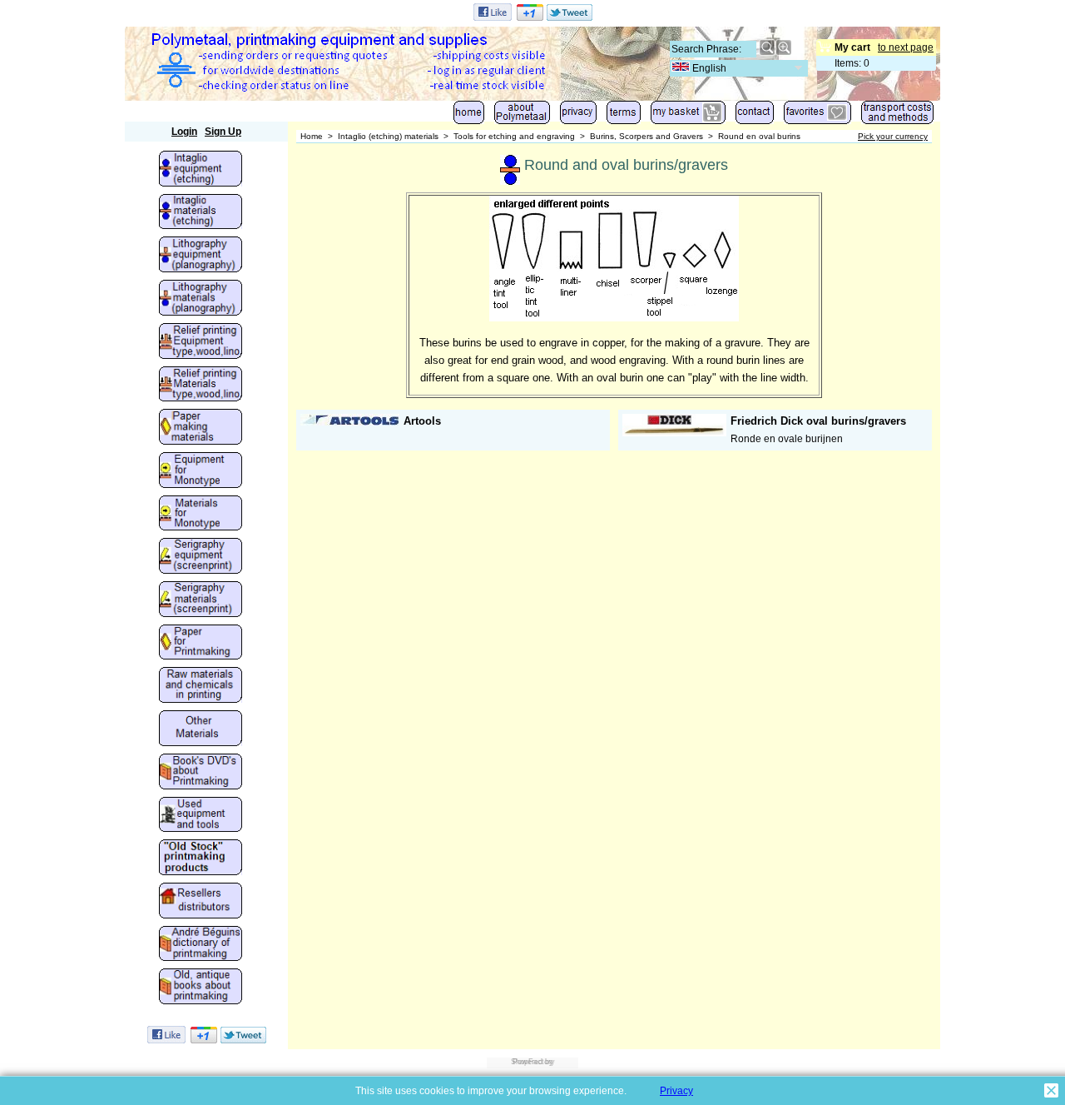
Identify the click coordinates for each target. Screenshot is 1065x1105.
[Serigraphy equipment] (200, 557)
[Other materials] (200, 729)
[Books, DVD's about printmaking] (200, 773)
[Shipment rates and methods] (897, 116)
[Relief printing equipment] (200, 342)
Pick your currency (893, 136)
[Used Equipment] (200, 816)
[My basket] (688, 116)
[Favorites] (817, 116)
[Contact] (755, 116)
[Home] (468, 116)
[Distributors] (200, 902)
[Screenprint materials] (200, 600)
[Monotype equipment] (200, 471)
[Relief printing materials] (200, 385)
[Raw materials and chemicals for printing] (200, 686)
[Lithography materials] (200, 299)
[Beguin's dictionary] (200, 945)
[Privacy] (578, 116)
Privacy (676, 1091)
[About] (522, 116)
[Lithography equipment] (200, 255)
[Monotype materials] (200, 514)
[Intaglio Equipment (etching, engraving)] (200, 170)
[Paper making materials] (200, 428)
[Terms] (624, 116)
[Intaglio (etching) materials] (200, 213)
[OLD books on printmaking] (200, 987)
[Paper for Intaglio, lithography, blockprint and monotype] (200, 644)
